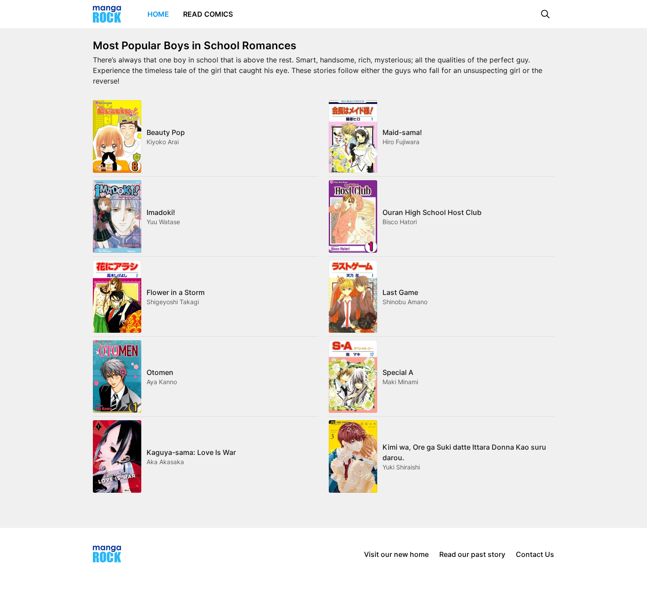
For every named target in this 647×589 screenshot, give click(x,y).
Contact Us (535, 554)
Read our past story (472, 554)
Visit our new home (396, 554)
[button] (545, 14)
